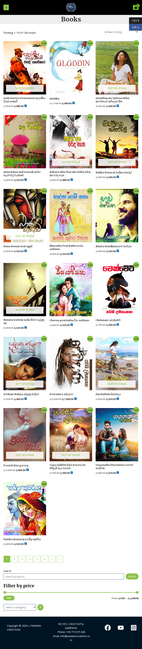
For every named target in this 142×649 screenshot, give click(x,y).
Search (7, 571)
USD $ (134, 20)
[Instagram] (134, 628)
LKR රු (134, 27)
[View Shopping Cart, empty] (136, 7)
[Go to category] (40, 607)
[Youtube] (121, 628)
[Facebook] (108, 628)
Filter (9, 598)
